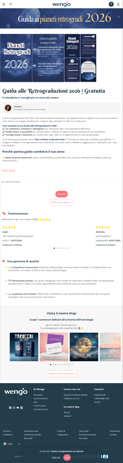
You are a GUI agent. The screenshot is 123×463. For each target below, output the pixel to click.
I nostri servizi (39, 405)
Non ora (56, 457)
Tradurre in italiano (12, 244)
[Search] (10, 4)
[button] (54, 248)
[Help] (111, 4)
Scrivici (97, 402)
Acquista (61, 194)
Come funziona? (12, 181)
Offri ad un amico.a (61, 202)
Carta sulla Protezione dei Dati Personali (87, 435)
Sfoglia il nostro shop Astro (61, 373)
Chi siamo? (38, 394)
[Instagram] (14, 407)
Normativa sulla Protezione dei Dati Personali (32, 435)
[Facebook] (10, 407)
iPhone (67, 412)
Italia (10, 443)
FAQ (35, 402)
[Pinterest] (21, 407)
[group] (24, 347)
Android (67, 416)
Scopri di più (8, 170)
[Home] (61, 4)
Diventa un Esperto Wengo (76, 394)
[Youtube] (18, 407)
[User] (119, 4)
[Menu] (3, 4)
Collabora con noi (71, 398)
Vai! (67, 457)
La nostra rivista (40, 409)
